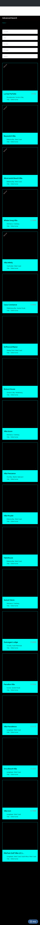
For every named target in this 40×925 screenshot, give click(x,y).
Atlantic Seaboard (18, 477)
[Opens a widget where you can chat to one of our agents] (33, 921)
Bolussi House (9, 389)
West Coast (18, 139)
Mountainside (11, 97)
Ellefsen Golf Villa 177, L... (14, 853)
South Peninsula (17, 645)
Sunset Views (9, 600)
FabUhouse (8, 558)
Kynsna (9, 688)
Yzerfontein (10, 266)
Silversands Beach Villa (13, 178)
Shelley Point (11, 350)
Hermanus (10, 224)
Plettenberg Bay (11, 308)
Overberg (16, 224)
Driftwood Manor (11, 347)
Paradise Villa (9, 684)
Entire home (14, 99)
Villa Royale (8, 516)
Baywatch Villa (10, 136)
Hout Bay (9, 477)
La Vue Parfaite (10, 94)
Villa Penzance (10, 473)
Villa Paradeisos (10, 727)
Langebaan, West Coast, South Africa (18, 856)
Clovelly (9, 645)
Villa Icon (7, 811)
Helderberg (19, 392)
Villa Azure (8, 431)
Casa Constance (10, 305)
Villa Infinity (8, 263)
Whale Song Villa (10, 220)
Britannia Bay (10, 139)
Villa (8, 99)
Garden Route (21, 308)
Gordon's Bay (19, 97)
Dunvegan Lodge (11, 642)
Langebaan (10, 730)
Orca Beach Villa (10, 769)
